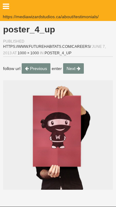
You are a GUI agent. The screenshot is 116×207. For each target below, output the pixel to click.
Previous (38, 68)
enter (57, 68)
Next (72, 68)
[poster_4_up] (58, 135)
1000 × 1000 (28, 53)
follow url (11, 68)
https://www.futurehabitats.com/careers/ (47, 46)
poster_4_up (58, 53)
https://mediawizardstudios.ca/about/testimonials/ (51, 16)
